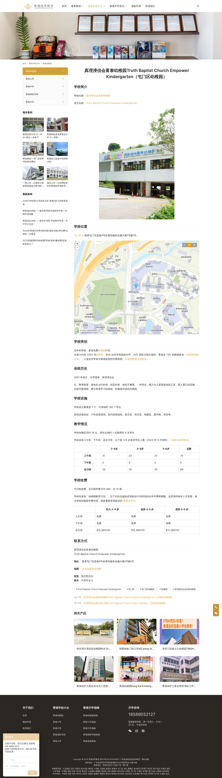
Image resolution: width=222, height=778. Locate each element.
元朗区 (103, 768)
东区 (126, 768)
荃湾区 (144, 768)
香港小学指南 (89, 722)
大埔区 (97, 768)
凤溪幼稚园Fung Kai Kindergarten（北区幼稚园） (137, 686)
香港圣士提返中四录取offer (57, 160)
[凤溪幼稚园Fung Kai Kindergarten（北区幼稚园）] (136, 673)
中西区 (164, 768)
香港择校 (125, 759)
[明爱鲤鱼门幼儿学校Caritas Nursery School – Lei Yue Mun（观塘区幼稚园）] (136, 636)
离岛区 (91, 768)
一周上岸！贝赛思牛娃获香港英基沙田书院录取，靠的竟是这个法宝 (33, 184)
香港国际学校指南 (91, 734)
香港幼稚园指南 (90, 715)
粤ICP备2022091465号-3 (110, 759)
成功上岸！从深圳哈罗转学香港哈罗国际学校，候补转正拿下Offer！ (57, 184)
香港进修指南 (89, 741)
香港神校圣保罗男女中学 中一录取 (57, 136)
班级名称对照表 (180, 439)
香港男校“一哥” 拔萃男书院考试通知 (33, 160)
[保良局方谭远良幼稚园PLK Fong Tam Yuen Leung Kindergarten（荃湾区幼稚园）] (94, 636)
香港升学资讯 (117, 6)
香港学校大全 (95, 6)
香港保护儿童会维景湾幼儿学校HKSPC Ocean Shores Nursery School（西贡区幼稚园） (180, 686)
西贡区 (109, 768)
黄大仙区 (157, 768)
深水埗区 (84, 768)
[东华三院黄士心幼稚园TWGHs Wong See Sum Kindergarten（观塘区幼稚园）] (179, 636)
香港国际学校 (32, 94)
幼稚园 (101, 350)
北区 (73, 768)
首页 (64, 6)
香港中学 (30, 86)
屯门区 (77, 235)
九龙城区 (67, 768)
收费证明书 (129, 500)
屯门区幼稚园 (148, 589)
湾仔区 (150, 768)
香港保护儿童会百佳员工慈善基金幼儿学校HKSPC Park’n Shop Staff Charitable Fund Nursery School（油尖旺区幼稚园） (95, 686)
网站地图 (145, 759)
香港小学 (30, 78)
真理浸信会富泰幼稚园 (98, 95)
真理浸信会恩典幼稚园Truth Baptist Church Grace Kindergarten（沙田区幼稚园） (129, 597)
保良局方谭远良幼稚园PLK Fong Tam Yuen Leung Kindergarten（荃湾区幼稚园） (95, 648)
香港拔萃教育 (94, 759)
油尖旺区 (137, 768)
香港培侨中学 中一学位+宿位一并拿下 (32, 136)
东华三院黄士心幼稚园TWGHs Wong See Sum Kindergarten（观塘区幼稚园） (180, 648)
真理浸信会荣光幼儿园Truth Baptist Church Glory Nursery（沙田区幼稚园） (125, 603)
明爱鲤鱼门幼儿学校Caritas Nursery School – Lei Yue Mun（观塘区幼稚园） (137, 648)
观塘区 (131, 768)
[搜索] (198, 6)
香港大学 (30, 102)
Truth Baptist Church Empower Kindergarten (111, 102)
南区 (168, 768)
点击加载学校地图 (91, 568)
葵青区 (115, 768)
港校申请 (136, 6)
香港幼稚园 (31, 71)
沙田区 (77, 768)
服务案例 (76, 6)
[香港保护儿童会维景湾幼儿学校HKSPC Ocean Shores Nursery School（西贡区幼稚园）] (179, 673)
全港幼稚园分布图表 (135, 359)
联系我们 (150, 6)
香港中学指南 (89, 728)
